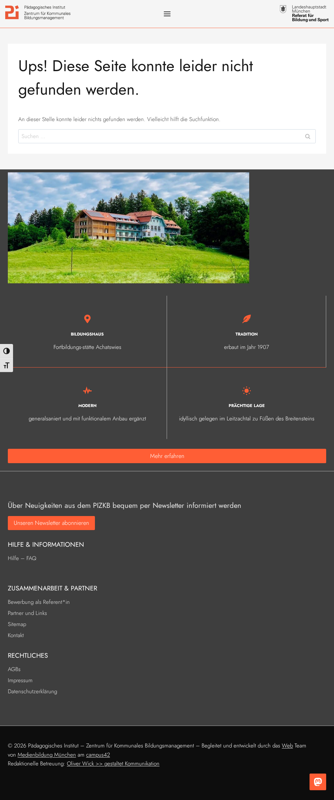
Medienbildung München (47, 755)
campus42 (98, 755)
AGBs (14, 669)
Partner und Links (27, 613)
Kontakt (16, 635)
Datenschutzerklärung (32, 691)
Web (287, 745)
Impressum (20, 680)
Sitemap (17, 624)
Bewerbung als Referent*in (39, 602)
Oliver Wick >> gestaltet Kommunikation (113, 763)
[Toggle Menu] (167, 14)
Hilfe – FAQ (22, 558)
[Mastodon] (318, 782)
